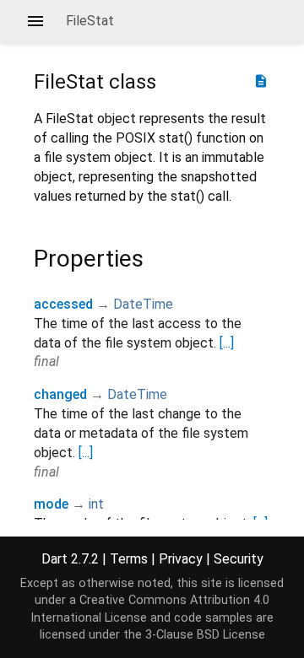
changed (60, 394)
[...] (227, 343)
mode (51, 504)
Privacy (181, 559)
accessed (63, 304)
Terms (129, 559)
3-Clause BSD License (205, 635)
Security (238, 559)
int (96, 504)
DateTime (143, 304)
